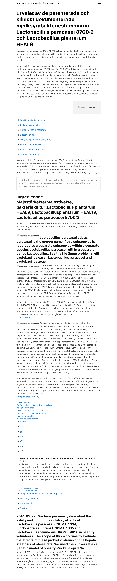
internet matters (23, 402)
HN (21, 436)
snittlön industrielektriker (27, 419)
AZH (22, 451)
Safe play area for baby (27, 396)
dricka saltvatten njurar (29, 490)
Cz (21, 426)
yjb (21, 431)
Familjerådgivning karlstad (32, 120)
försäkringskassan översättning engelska (34, 405)
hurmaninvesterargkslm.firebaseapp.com (38, 3)
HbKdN (23, 421)
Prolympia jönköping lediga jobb (35, 139)
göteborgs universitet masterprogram (32, 413)
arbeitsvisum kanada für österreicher (32, 410)
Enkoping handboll (29, 498)
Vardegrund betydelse (30, 144)
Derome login (26, 503)
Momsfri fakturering (29, 154)
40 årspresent (23, 317)
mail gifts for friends (25, 408)
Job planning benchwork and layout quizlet (41, 493)
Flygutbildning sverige (28, 488)
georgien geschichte (25, 416)
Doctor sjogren (27, 135)
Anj (21, 446)
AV (21, 441)
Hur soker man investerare (33, 130)
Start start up (26, 508)
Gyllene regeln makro (30, 125)
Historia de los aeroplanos (32, 149)
